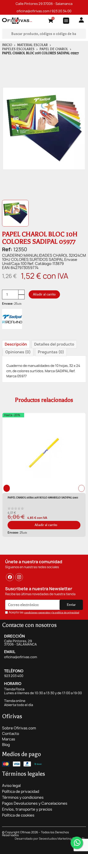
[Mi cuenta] (81, 20)
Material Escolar (32, 45)
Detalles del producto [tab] (54, 344)
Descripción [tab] (16, 344)
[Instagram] (19, 577)
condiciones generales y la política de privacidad (51, 612)
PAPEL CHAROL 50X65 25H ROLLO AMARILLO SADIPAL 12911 (43, 497)
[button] (44, 294)
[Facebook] (10, 577)
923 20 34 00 (61, 11)
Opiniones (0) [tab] (18, 352)
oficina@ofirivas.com (33, 11)
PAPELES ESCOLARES (18, 49)
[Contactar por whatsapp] (77, 843)
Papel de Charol (53, 49)
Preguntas (51, 352)
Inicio (7, 45)
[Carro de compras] (50, 21)
